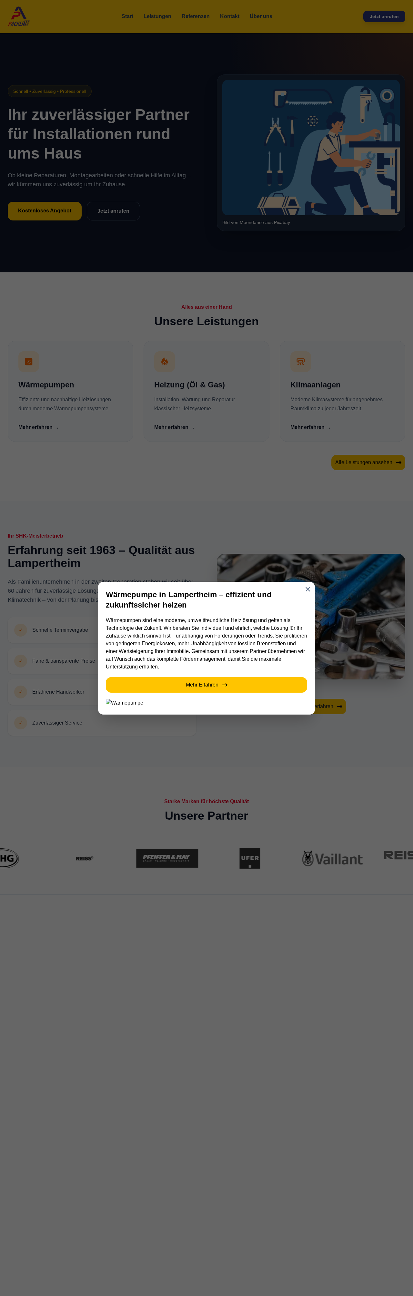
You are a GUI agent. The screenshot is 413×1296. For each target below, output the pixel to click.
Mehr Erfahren (202, 684)
